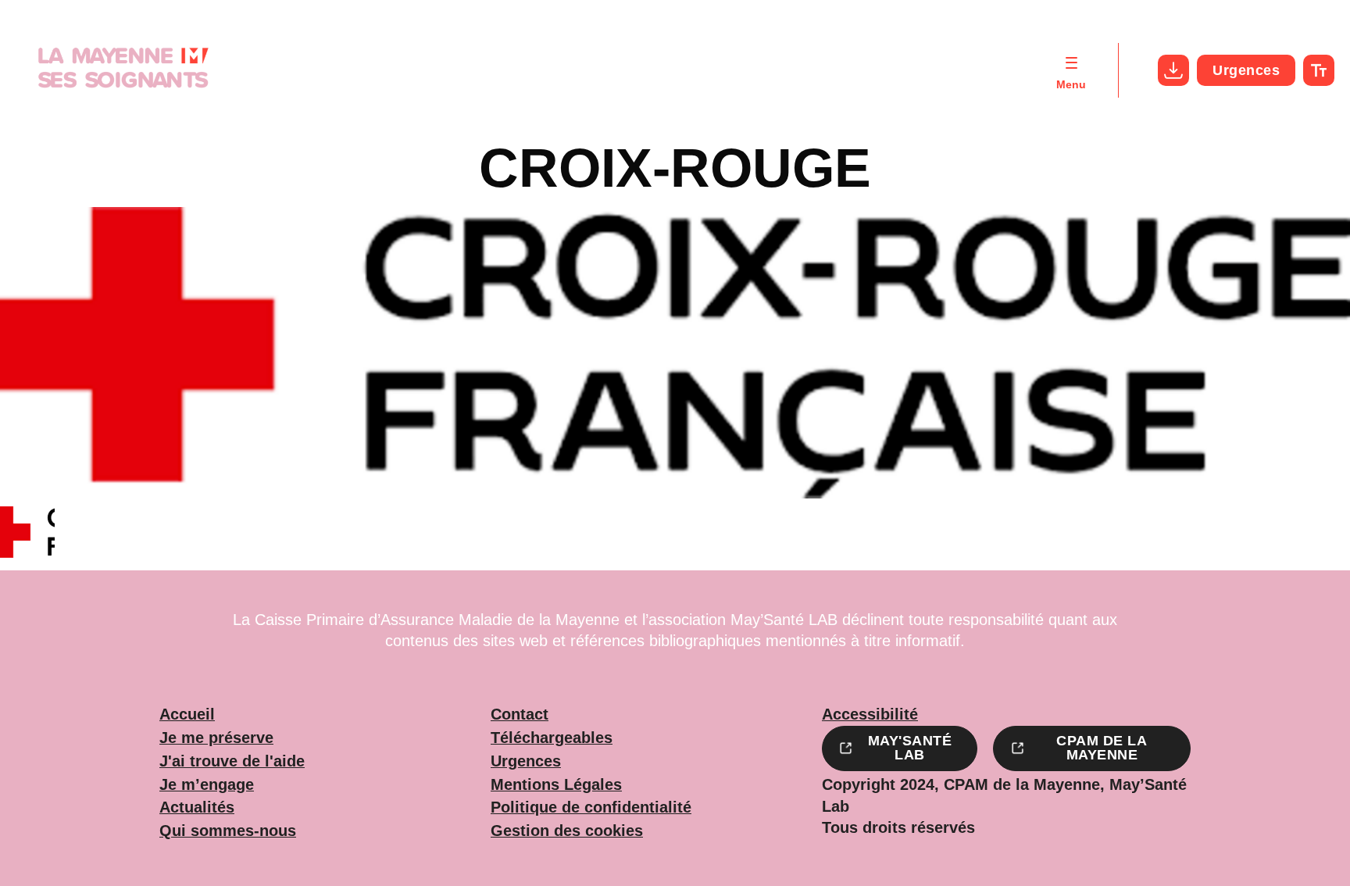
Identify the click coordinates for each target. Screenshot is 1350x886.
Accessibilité (870, 715)
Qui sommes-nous (227, 831)
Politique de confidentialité (591, 808)
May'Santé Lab (910, 748)
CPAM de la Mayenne (1101, 748)
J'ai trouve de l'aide (232, 762)
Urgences (1246, 70)
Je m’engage (206, 785)
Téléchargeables (551, 738)
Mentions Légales (556, 785)
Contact (519, 715)
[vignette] (27, 533)
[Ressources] (1173, 70)
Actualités (196, 808)
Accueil (187, 715)
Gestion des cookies (567, 831)
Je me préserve (216, 738)
